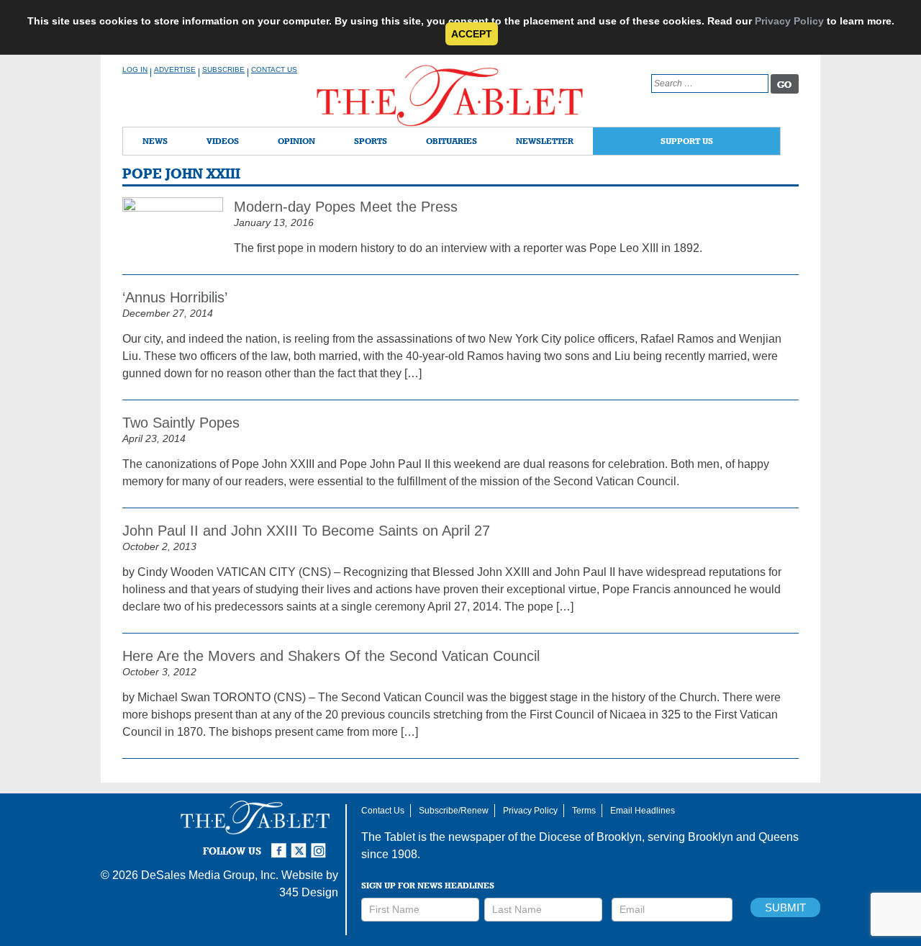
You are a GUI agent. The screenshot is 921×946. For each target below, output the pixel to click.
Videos (223, 140)
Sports (370, 140)
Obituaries (451, 140)
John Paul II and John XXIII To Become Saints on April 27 (306, 531)
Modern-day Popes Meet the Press (346, 207)
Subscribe (223, 69)
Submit (785, 907)
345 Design (308, 892)
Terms (584, 811)
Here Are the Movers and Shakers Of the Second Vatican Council (331, 656)
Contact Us (274, 69)
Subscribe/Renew (454, 811)
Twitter (301, 844)
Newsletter (544, 140)
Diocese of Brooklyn (590, 837)
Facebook (281, 844)
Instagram (321, 844)
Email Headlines (642, 811)
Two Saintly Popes (181, 423)
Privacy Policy (789, 21)
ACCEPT (471, 34)
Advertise (175, 69)
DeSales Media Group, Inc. (209, 875)
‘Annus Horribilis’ (174, 297)
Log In (135, 69)
